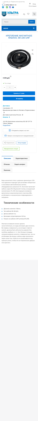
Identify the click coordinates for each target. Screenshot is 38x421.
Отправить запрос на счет (20, 130)
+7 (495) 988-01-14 (9, 5)
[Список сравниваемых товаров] (24, 15)
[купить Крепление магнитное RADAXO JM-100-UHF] (19, 59)
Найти (32, 22)
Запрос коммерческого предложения (20, 136)
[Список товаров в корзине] (34, 15)
